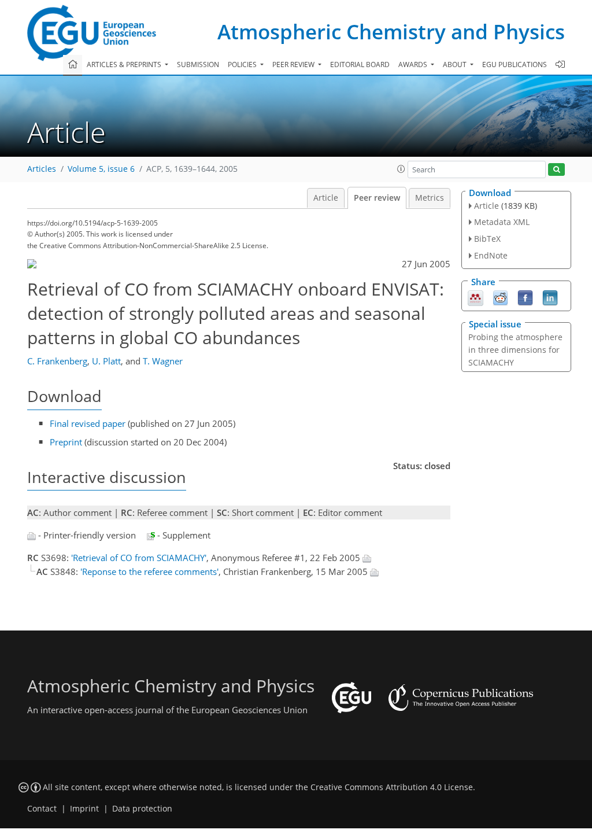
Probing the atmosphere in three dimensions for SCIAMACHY (515, 349)
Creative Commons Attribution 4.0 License (391, 787)
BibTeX (487, 238)
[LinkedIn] (550, 297)
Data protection (142, 808)
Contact (42, 808)
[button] (401, 169)
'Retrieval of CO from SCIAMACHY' (138, 557)
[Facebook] (525, 297)
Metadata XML (502, 221)
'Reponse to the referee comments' (149, 571)
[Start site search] (556, 169)
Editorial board (360, 64)
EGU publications (514, 64)
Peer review (377, 198)
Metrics (429, 198)
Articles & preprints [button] (125, 64)
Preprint (66, 442)
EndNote (491, 255)
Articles (41, 169)
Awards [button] (413, 64)
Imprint (84, 808)
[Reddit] (500, 297)
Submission (198, 64)
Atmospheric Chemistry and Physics (391, 31)
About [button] (455, 64)
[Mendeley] (475, 297)
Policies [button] (243, 64)
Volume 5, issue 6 (101, 169)
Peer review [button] (294, 64)
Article (325, 198)
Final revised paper (87, 423)
